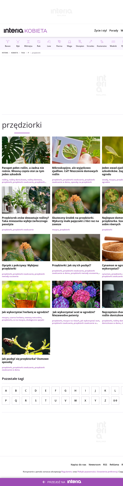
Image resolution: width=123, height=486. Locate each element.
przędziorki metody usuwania (84, 273)
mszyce (112, 179)
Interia (5, 53)
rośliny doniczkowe (17, 179)
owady (105, 179)
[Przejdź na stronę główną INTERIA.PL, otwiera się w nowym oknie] (14, 30)
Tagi (23, 53)
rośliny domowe (34, 179)
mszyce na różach (71, 320)
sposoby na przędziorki (81, 182)
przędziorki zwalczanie (23, 182)
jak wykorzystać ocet (89, 320)
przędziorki (7, 182)
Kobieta (14, 53)
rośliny (5, 179)
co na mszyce (19, 319)
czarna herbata (17, 317)
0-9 (115, 400)
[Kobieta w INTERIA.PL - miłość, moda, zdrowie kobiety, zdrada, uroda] (36, 30)
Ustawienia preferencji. (107, 471)
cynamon (106, 274)
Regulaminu (67, 471)
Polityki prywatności (87, 471)
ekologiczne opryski (35, 319)
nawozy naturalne (33, 317)
